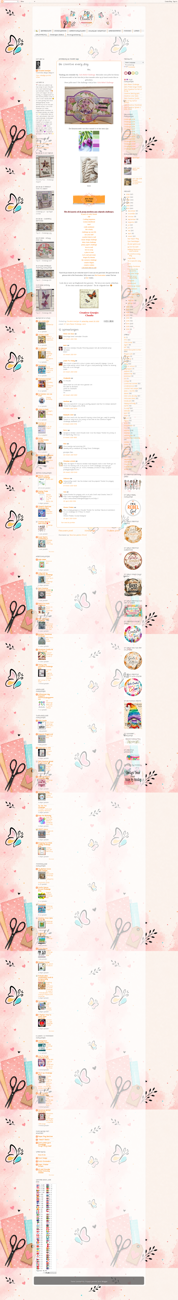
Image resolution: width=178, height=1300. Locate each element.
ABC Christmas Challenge (43, 620)
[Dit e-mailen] (105, 321)
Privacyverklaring (73, 35)
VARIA (136, 31)
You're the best (133, 247)
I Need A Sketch (43, 1140)
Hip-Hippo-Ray (133, 239)
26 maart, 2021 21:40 (70, 472)
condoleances (129, 386)
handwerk (127, 401)
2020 (128, 307)
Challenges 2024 (129, 146)
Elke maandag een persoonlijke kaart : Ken (49, 385)
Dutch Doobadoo (44, 1161)
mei (129, 231)
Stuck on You (49, 562)
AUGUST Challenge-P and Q (49, 654)
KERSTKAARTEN (115, 31)
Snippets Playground (45, 734)
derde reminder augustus (49, 511)
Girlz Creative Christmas (133, 105)
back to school (129, 366)
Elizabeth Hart (68, 415)
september (132, 219)
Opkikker (49, 443)
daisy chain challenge (89, 242)
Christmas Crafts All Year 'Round (45, 650)
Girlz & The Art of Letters (130, 102)
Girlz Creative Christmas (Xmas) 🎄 (45, 589)
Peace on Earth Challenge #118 (49, 609)
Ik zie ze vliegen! (48, 427)
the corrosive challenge (89, 260)
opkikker (127, 442)
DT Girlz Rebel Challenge (72, 324)
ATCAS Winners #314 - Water (49, 752)
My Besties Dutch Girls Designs (44, 870)
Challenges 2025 (129, 149)
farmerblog (42, 365)
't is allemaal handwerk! (42, 349)
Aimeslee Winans (69, 461)
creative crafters (89, 265)
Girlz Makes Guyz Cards (133, 87)
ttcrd (89, 224)
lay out (126, 418)
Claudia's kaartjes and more (44, 144)
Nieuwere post (66, 530)
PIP (89, 217)
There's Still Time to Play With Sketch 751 (49, 498)
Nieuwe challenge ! (49, 937)
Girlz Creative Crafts (131, 98)
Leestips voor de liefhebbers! (49, 459)
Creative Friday (43, 792)
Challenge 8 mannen (49, 922)
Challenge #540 (49, 737)
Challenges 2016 (129, 127)
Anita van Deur (68, 334)
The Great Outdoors (49, 965)
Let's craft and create (89, 255)
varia (84, 324)
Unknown (66, 479)
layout (126, 421)
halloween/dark (129, 398)
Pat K (65, 430)
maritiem (127, 433)
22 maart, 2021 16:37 (70, 455)
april (130, 234)
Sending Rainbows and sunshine (134, 250)
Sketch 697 (49, 479)
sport (126, 450)
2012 (128, 329)
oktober (131, 217)
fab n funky (89, 229)
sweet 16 (127, 452)
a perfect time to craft (89, 237)
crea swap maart (134, 286)
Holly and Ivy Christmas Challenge (45, 574)
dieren (126, 393)
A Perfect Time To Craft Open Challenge (44, 1016)
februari (131, 301)
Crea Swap (128, 342)
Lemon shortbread (89, 222)
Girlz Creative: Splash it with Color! (132, 108)
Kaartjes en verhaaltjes (42, 424)
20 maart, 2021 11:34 (70, 339)
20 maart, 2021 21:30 (70, 372)
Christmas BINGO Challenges (44, 1111)
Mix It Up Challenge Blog (45, 1074)
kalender (127, 411)
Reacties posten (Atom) (78, 535)
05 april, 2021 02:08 (69, 519)
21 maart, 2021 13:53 (70, 438)
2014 (128, 324)
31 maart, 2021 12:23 (70, 486)
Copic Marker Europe (43, 1165)
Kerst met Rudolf (135, 169)
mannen (126, 431)
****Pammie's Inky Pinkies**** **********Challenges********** (45, 696)
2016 (128, 318)
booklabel (127, 376)
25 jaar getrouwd (134, 244)
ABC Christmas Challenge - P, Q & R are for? (49, 625)
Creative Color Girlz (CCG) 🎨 (45, 919)
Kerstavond (132, 283)
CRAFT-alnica (43, 829)
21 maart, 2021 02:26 (70, 409)
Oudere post (113, 530)
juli (129, 225)
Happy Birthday (49, 398)
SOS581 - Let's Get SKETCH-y (49, 849)
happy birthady (129, 403)
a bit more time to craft (89, 268)
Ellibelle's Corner (44, 962)
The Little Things (133, 274)
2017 (128, 315)
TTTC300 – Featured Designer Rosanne (45, 810)
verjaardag (128, 459)
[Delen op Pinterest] (113, 321)
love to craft (89, 247)
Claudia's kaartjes (44, 71)
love (125, 428)
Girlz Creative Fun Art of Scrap (133, 90)
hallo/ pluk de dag (130, 396)
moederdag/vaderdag (132, 438)
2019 (128, 310)
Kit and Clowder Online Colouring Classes (44, 1171)
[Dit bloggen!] (107, 321)
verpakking (127, 462)
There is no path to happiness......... (49, 339)
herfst (126, 406)
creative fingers (89, 262)
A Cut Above (42, 949)
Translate (131, 67)
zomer (126, 469)
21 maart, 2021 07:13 (70, 424)
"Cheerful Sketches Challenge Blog (44, 507)
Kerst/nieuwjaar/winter (132, 350)
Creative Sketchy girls (131, 94)
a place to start (89, 252)
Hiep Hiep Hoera (134, 294)
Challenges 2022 (129, 142)
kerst (126, 413)
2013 (128, 327)
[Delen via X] (109, 321)
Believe (130, 292)
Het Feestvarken (100, 275)
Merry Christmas (134, 266)
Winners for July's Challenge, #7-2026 (49, 1022)
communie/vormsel (130, 384)
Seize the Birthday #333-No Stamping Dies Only (49, 820)
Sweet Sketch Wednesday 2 (43, 538)
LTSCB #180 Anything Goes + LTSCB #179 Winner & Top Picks (49, 1064)
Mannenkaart (132, 289)
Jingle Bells (131, 258)
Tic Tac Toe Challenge (42, 806)
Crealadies (42, 905)
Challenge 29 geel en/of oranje (49, 767)
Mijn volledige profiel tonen (43, 76)
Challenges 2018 (129, 132)
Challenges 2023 (129, 144)
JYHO (126, 345)
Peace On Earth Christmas (43, 604)
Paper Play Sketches (45, 1136)
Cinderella (67, 378)
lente (125, 423)
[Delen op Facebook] (111, 321)
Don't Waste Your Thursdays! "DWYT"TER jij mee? (44, 1144)
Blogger (104, 1282)
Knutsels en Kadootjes (42, 934)
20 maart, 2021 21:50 (70, 395)
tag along (127, 454)
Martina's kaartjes (44, 379)
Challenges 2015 (129, 124)
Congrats (131, 281)
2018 (128, 312)
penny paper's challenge (89, 245)
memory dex (128, 435)
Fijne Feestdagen (133, 241)
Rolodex (127, 356)
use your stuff (89, 234)
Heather (66, 401)
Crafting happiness (89, 219)
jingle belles (42, 560)
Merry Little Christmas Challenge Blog (45, 666)
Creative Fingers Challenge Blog (44, 778)
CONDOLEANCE (60, 31)
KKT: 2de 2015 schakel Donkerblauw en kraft (137, 181)
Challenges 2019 (129, 134)
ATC (125, 340)
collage (126, 381)
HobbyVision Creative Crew (43, 1042)
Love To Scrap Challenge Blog (43, 1057)
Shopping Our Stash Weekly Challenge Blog (45, 844)
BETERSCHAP (46, 31)
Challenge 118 (49, 526)
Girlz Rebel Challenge (87, 75)
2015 (128, 321)
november (131, 214)
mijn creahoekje (43, 321)
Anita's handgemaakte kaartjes (43, 440)
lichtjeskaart (128, 426)
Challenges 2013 (129, 119)
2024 (128, 200)
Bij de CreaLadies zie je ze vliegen (49, 369)
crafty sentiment (89, 227)
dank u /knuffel (129, 391)
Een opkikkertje (49, 324)
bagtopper (128, 369)
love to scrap (89, 250)
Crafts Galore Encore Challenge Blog (44, 889)
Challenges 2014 (129, 122)
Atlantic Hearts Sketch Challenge (44, 477)
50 (125, 337)
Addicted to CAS (44, 748)
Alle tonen (51, 468)
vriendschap (128, 467)
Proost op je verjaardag (132, 277)
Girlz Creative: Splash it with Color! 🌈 (45, 762)
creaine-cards (43, 335)
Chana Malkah (68, 507)
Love (129, 264)
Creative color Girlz (131, 96)
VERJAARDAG (41, 35)
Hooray (130, 297)
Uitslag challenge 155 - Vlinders (49, 1046)
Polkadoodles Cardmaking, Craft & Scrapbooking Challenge (45, 978)
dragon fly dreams (89, 257)
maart (130, 236)
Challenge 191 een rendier (49, 593)
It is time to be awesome (133, 270)
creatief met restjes (131, 389)
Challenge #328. (49, 781)
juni (129, 228)
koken (126, 416)
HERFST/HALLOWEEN (77, 31)
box (125, 379)
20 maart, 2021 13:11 (69, 355)
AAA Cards (42, 721)
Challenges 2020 (129, 137)
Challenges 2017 (129, 129)
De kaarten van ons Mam (45, 395)
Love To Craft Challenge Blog (43, 1094)
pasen (126, 445)
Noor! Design (42, 1158)
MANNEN (127, 31)
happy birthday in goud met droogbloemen (49, 356)
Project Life (128, 354)
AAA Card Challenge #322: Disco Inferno (49, 724)
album (126, 361)
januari (130, 303)
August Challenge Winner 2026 (49, 952)
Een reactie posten (68, 523)
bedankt (127, 371)
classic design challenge (89, 240)
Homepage (90, 530)
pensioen (127, 447)
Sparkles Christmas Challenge (45, 635)
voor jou (127, 464)
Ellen (64, 444)
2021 (128, 208)
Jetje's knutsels (43, 409)
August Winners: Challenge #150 (49, 895)
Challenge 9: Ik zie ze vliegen (49, 908)
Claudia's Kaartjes (42, 148)
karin (65, 345)
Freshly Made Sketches (43, 492)
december (132, 211)
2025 (128, 197)
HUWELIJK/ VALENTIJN (97, 31)
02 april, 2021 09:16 (69, 501)
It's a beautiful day (134, 261)
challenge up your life (89, 232)
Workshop (127, 359)
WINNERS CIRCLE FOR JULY (49, 542)
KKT (125, 347)
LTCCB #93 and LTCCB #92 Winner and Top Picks (49, 1101)
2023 (128, 203)
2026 (128, 194)
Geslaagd (135, 158)
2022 (128, 206)
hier (87, 278)
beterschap (128, 374)
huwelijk (126, 408)
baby (126, 364)
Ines (64, 492)
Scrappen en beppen (45, 455)
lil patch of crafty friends (89, 214)
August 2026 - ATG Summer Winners (49, 1006)
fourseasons (42, 1001)
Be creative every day (134, 255)
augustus (131, 222)
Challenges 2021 (129, 139)
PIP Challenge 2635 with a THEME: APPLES (49, 704)
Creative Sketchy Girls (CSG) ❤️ (44, 523)
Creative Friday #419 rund (49, 795)
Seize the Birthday (44, 816)
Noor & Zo (42, 1155)
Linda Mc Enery (69, 361)
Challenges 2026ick (57, 35)
